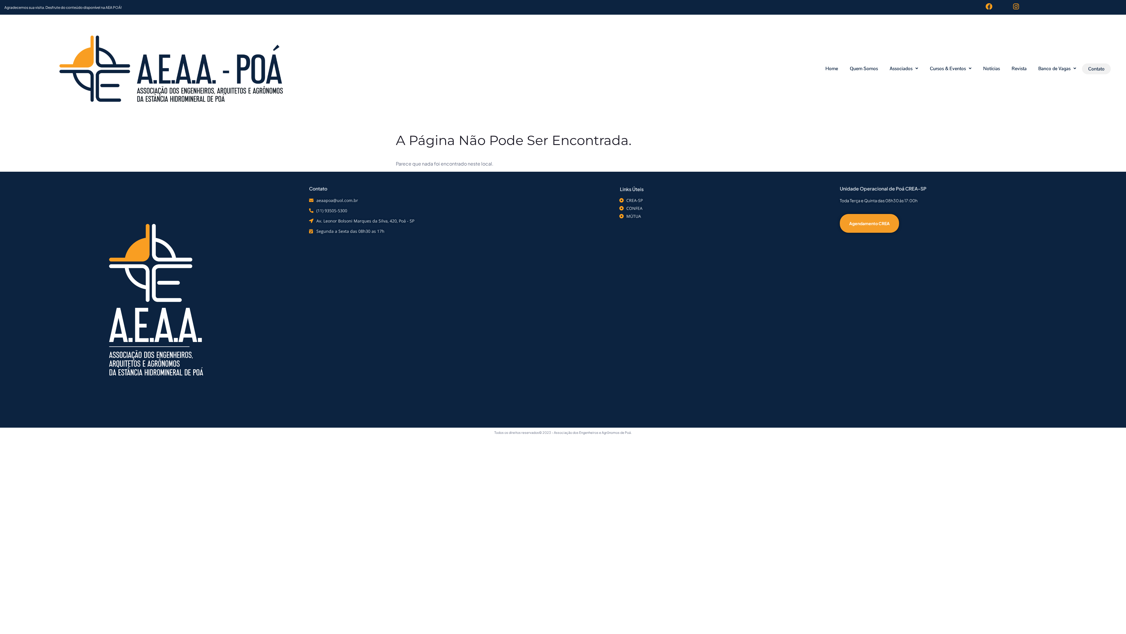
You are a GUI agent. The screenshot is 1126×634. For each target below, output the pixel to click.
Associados (901, 68)
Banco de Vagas (1054, 68)
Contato (1096, 69)
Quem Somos (864, 68)
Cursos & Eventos (948, 68)
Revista (1019, 68)
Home (831, 68)
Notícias (991, 68)
